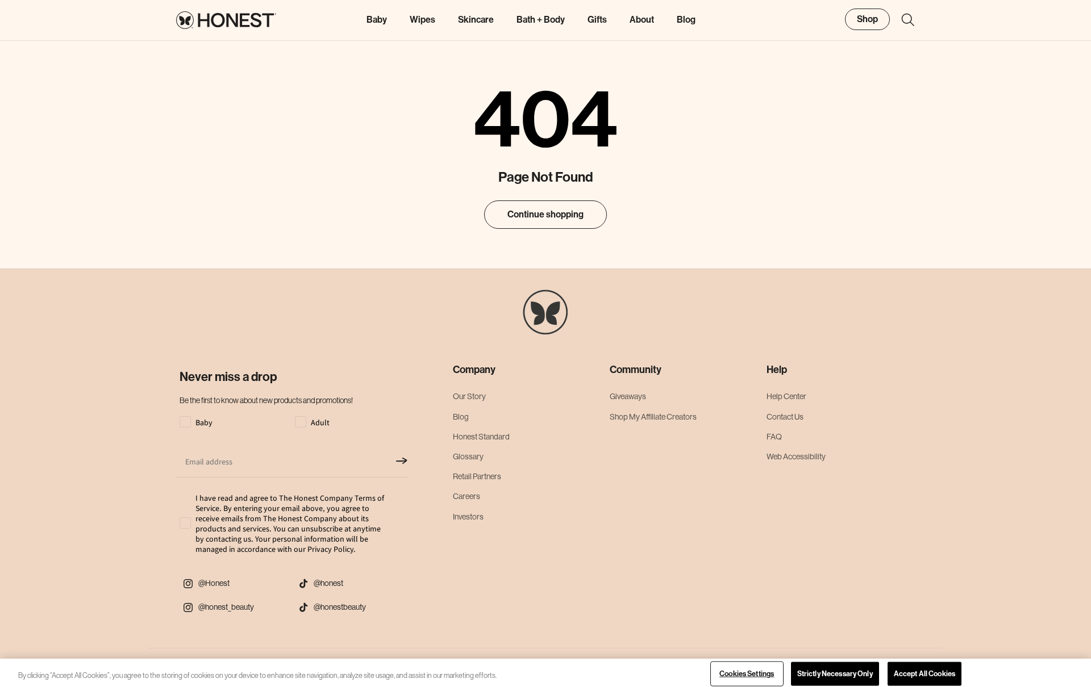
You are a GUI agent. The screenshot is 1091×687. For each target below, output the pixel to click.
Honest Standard (481, 437)
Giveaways (628, 396)
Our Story (469, 396)
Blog (461, 417)
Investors (468, 517)
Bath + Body (541, 19)
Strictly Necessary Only (835, 673)
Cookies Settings (746, 673)
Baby (377, 19)
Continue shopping (545, 214)
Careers (466, 496)
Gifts (597, 19)
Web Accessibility (796, 456)
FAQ (774, 437)
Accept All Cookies (924, 673)
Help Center (786, 396)
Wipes (422, 19)
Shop (867, 19)
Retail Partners (477, 476)
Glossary (468, 456)
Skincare (476, 19)
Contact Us (785, 417)
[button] (902, 19)
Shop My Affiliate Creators (653, 417)
